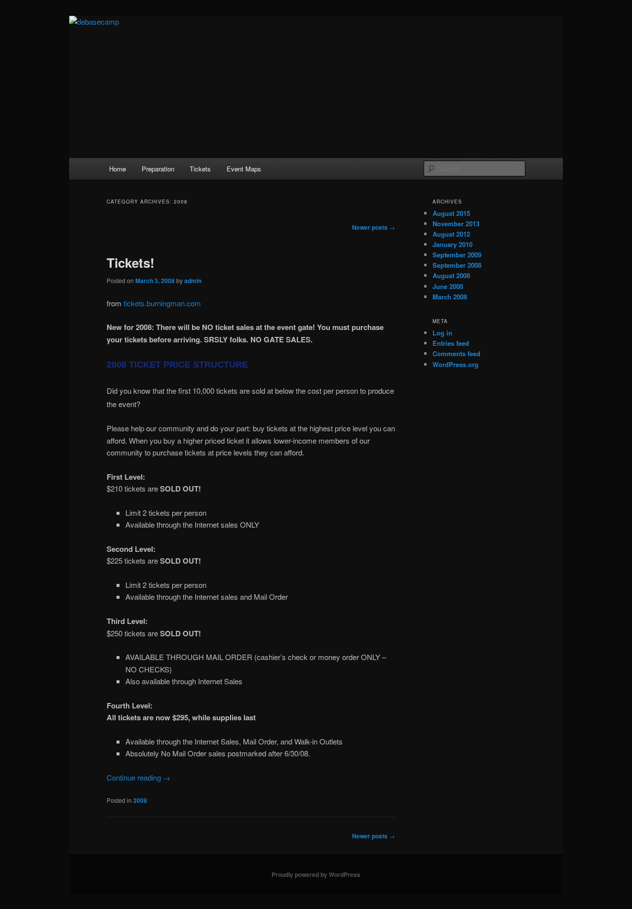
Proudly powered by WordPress (316, 874)
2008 (140, 800)
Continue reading (138, 777)
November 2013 (456, 223)
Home (117, 168)
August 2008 (451, 275)
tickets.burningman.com (162, 303)
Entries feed (451, 343)
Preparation (158, 168)
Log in (442, 332)
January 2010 (453, 244)
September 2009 (457, 254)
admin (192, 280)
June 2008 (448, 286)
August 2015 (451, 213)
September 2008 (457, 265)
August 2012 (451, 234)
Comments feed (456, 353)
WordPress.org (455, 364)
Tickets (200, 168)
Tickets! (131, 262)
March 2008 (450, 296)
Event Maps (244, 168)
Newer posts (373, 227)
